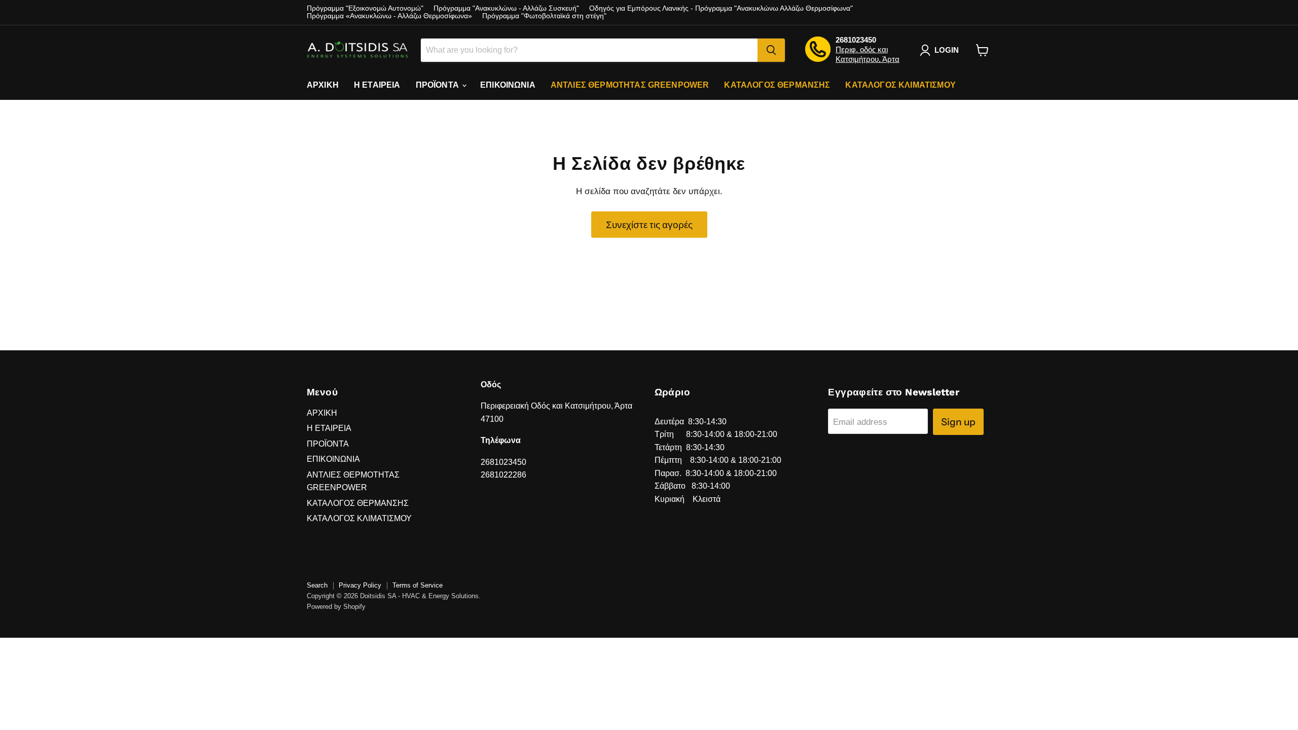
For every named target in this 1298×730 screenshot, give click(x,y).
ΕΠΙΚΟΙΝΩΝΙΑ (507, 85)
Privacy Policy (360, 585)
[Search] (771, 50)
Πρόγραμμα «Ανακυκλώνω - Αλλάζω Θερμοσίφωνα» (389, 16)
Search (317, 585)
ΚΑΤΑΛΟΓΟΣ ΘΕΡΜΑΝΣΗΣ (777, 85)
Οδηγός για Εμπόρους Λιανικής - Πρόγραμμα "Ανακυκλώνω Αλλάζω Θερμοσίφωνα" (721, 8)
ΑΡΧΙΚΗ (323, 85)
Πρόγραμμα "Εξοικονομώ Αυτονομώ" (365, 8)
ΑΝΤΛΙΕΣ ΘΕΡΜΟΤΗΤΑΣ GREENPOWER (630, 85)
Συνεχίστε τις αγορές (649, 224)
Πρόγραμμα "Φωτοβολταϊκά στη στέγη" (544, 16)
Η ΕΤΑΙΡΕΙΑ (377, 85)
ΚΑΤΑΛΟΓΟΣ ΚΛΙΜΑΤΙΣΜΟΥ (900, 85)
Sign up (958, 422)
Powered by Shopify (336, 606)
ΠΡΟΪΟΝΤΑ (438, 85)
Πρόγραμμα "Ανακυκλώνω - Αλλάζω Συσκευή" (506, 8)
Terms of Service (417, 585)
